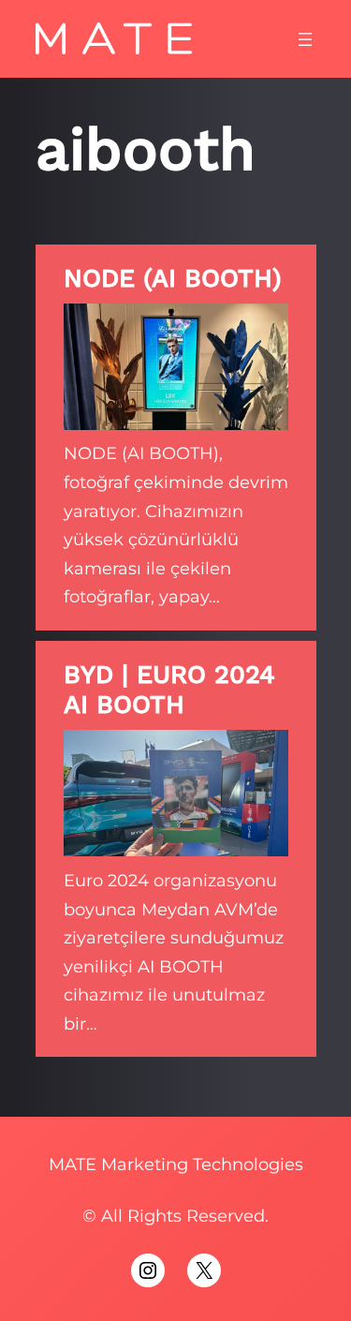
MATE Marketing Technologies (176, 1164)
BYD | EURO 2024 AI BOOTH (169, 690)
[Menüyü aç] (305, 39)
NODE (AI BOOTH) (173, 278)
